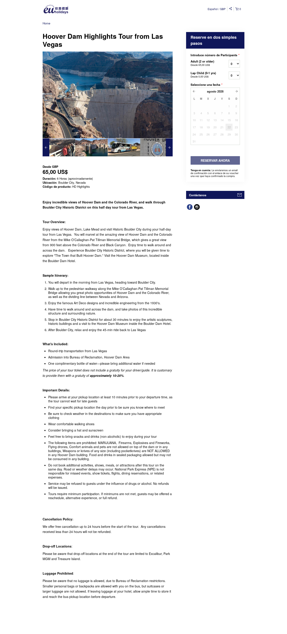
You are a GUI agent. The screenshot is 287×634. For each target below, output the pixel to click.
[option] (59, 147)
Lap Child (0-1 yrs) (203, 74)
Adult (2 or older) (202, 63)
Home (46, 23)
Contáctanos (197, 195)
